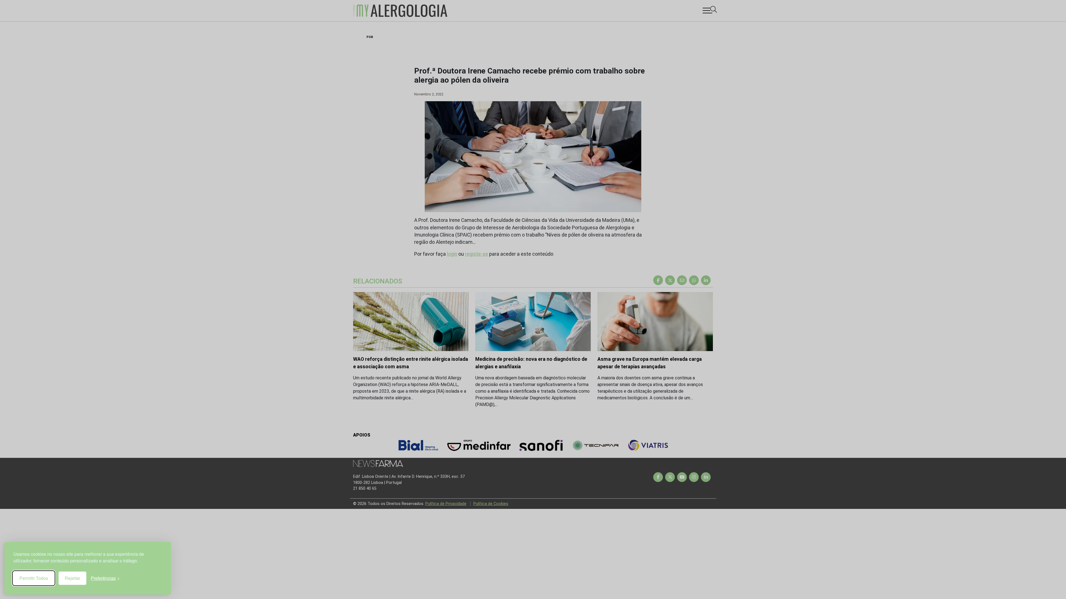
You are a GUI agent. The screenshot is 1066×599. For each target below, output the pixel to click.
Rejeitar (72, 578)
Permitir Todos (33, 578)
